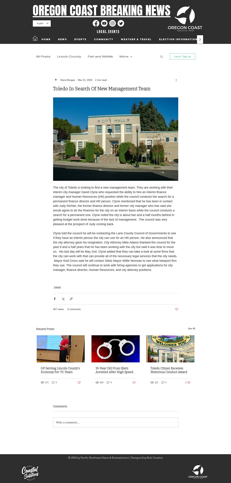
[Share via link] (71, 298)
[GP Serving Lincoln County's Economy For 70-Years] (61, 348)
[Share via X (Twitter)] (63, 298)
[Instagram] (112, 23)
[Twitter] (121, 23)
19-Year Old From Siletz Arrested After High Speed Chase (114, 370)
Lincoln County (69, 56)
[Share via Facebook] (54, 298)
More (124, 56)
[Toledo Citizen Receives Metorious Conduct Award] (170, 348)
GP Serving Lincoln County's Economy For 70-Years (60, 370)
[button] (161, 56)
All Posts (43, 56)
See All (191, 328)
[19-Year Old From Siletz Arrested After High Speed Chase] (115, 348)
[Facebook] (96, 23)
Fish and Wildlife (100, 56)
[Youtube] (104, 23)
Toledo (57, 287)
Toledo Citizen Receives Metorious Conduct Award (169, 370)
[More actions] (176, 80)
